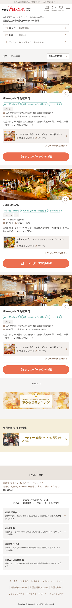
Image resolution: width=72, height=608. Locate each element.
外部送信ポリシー (19, 587)
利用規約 (24, 581)
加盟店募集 (56, 587)
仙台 (47, 486)
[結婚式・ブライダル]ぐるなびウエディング (22, 483)
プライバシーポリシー (52, 581)
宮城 (40, 486)
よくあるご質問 (56, 594)
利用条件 (35, 581)
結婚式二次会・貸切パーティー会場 (18, 486)
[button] (36, 515)
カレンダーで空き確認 (38, 156)
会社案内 (14, 581)
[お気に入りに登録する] (65, 93)
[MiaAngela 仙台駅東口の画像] (36, 77)
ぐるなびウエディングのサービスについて (27, 594)
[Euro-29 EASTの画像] (36, 184)
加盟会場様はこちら (39, 587)
